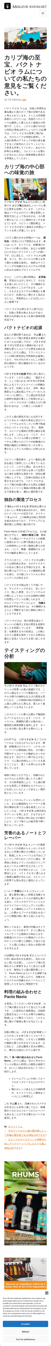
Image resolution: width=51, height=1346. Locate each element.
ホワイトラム (15, 1126)
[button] (46, 1293)
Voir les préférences (25, 1339)
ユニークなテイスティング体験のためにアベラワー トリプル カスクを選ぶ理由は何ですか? (25, 1143)
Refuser (25, 1331)
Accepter (25, 1324)
